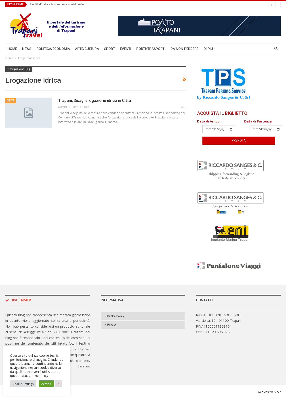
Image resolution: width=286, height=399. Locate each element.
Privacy (111, 324)
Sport (109, 49)
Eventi (125, 49)
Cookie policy (38, 375)
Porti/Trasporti (150, 49)
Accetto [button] (46, 384)
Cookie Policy (115, 316)
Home (12, 49)
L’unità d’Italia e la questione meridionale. (57, 4)
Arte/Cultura (87, 49)
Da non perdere (184, 49)
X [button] (58, 384)
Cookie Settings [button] (23, 384)
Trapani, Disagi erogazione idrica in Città (94, 100)
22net (277, 392)
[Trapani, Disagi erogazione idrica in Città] (28, 113)
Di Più (208, 49)
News (26, 49)
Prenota (239, 140)
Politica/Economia (53, 49)
